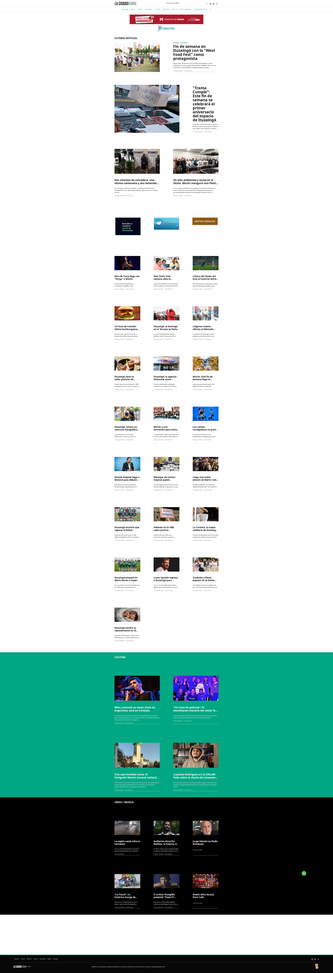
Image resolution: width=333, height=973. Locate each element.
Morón (133, 9)
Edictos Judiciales (185, 9)
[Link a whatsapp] (304, 873)
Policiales (55, 959)
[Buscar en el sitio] (206, 3)
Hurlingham (149, 9)
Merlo (140, 9)
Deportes (166, 9)
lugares (49, 959)
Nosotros (16, 959)
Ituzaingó (125, 9)
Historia (174, 9)
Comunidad (42, 959)
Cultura (157, 9)
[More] (210, 9)
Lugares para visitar (200, 9)
